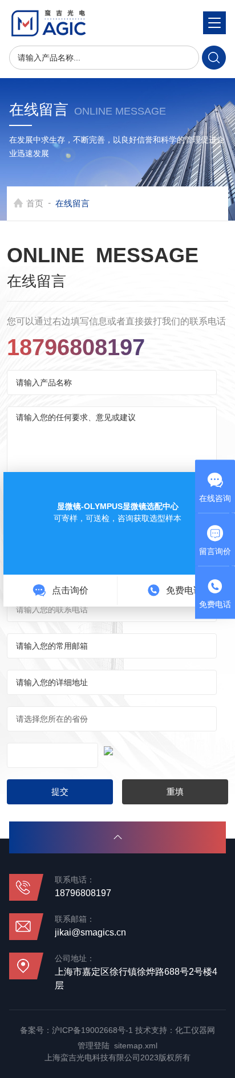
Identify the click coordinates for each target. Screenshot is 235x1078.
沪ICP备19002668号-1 (92, 1030)
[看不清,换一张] (117, 749)
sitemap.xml (135, 1045)
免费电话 (183, 590)
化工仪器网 (195, 1030)
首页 (34, 203)
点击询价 (69, 590)
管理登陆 (94, 1045)
